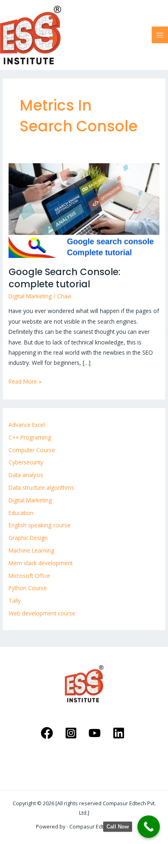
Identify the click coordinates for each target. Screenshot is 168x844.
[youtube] (96, 733)
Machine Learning (31, 550)
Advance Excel (27, 425)
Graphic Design (28, 538)
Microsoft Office (29, 576)
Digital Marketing (30, 296)
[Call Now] (148, 826)
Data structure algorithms (41, 487)
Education (21, 513)
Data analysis (26, 475)
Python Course (28, 588)
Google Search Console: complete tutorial (64, 278)
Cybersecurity (26, 462)
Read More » (25, 380)
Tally (15, 600)
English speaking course (40, 525)
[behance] (120, 733)
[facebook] (47, 733)
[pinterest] (72, 733)
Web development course (42, 613)
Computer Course (32, 450)
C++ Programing (30, 437)
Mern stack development (41, 563)
